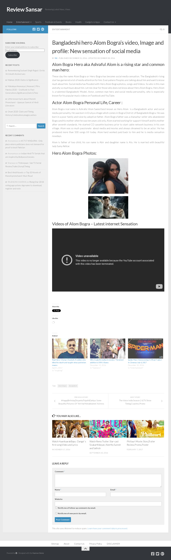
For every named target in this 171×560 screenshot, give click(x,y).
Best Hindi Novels (15, 172)
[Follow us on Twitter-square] (38, 29)
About (66, 543)
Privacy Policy (95, 543)
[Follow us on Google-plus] (42, 29)
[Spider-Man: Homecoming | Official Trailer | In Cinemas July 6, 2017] (145, 349)
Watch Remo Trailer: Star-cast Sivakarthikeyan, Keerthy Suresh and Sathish (105, 445)
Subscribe (12, 55)
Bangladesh (73, 386)
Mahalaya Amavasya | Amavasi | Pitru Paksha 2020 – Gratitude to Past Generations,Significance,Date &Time (22, 89)
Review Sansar (24, 9)
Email (113, 489)
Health (78, 22)
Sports (38, 22)
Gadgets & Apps (92, 22)
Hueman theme (38, 553)
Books (68, 22)
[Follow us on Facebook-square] (34, 29)
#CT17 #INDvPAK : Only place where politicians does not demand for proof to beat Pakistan (24, 144)
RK (56, 58)
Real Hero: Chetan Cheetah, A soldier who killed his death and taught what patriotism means (69, 362)
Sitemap (55, 543)
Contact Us (109, 22)
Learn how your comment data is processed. (107, 528)
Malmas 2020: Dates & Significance (23, 80)
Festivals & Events (53, 22)
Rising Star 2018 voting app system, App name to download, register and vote (24, 185)
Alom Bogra (62, 386)
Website (58, 499)
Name (58, 489)
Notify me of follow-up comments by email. (77, 508)
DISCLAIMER (113, 543)
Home (9, 22)
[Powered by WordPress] (16, 553)
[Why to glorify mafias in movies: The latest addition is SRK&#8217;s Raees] (107, 349)
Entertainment (23, 22)
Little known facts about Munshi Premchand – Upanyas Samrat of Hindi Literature (21, 102)
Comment (60, 471)
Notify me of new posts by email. (72, 513)
